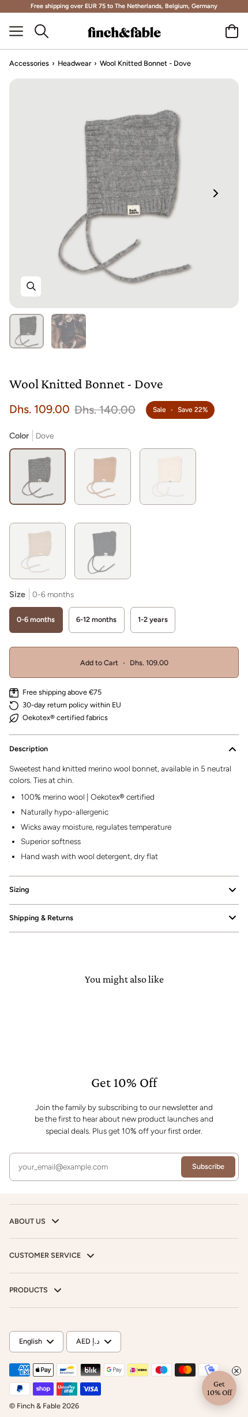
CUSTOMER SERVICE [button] (45, 1255)
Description (28, 748)
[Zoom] (31, 286)
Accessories (29, 63)
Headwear (74, 63)
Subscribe (208, 1166)
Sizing (19, 889)
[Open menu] (20, 31)
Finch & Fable (39, 1405)
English (30, 1341)
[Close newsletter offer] (236, 1371)
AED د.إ (88, 1341)
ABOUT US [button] (28, 1221)
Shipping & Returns (41, 917)
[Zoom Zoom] (124, 193)
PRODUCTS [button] (29, 1289)
